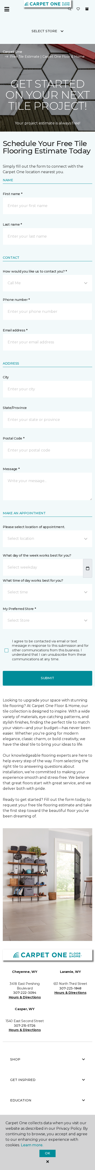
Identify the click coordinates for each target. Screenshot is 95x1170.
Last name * (12, 224)
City (6, 377)
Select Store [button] (44, 31)
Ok (47, 1153)
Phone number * (16, 299)
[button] (69, 9)
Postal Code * (13, 438)
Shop (15, 1059)
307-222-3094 (24, 993)
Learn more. (32, 1145)
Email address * (15, 330)
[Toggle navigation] (7, 9)
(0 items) (87, 9)
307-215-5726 (25, 1025)
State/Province (15, 407)
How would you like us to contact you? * (35, 271)
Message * (11, 469)
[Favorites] (78, 9)
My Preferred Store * (19, 608)
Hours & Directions (25, 997)
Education (20, 1100)
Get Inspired (23, 1080)
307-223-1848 (70, 988)
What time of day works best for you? (33, 580)
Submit (47, 678)
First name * (12, 193)
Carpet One (12, 52)
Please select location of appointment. (34, 527)
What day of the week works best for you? (37, 555)
